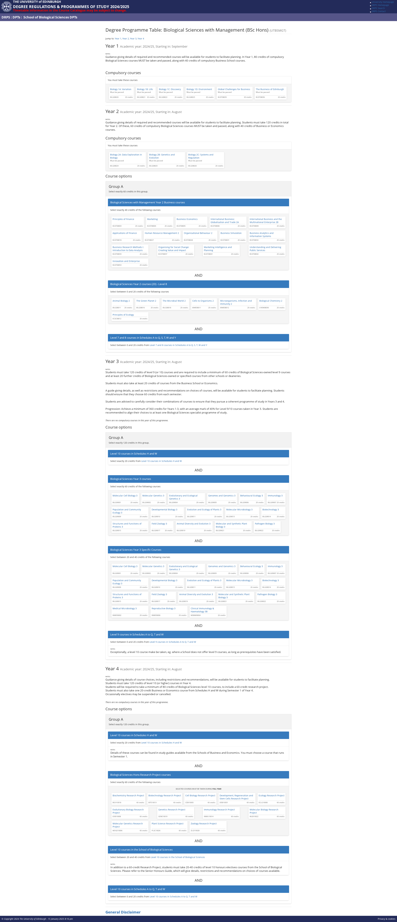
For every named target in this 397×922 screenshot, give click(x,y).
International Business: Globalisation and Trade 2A (225, 221)
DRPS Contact (379, 11)
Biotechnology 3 (270, 509)
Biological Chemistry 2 (270, 300)
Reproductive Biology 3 (163, 608)
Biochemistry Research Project (128, 795)
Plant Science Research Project (167, 823)
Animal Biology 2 (121, 300)
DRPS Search (378, 8)
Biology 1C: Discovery (170, 89)
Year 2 (125, 38)
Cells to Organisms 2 (203, 300)
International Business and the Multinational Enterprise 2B (266, 221)
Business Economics (187, 219)
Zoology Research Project (204, 823)
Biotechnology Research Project (164, 795)
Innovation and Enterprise (126, 261)
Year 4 (141, 38)
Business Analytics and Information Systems (262, 235)
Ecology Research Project (271, 795)
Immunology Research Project (219, 809)
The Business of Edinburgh (270, 89)
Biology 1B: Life (145, 89)
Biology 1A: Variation (120, 89)
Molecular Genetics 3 (153, 495)
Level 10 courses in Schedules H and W (161, 461)
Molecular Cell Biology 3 (125, 495)
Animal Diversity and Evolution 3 (193, 523)
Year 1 (118, 38)
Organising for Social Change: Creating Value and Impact (173, 249)
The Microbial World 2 (174, 300)
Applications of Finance (125, 233)
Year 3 (133, 38)
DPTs (16, 17)
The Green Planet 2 (146, 300)
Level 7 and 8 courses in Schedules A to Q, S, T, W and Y (178, 345)
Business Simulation (231, 233)
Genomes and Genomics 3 (221, 495)
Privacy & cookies (386, 918)
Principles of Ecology (123, 314)
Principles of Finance (123, 219)
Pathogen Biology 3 (265, 523)
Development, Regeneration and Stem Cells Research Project (236, 797)
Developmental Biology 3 (164, 509)
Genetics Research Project (171, 809)
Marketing (152, 219)
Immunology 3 (275, 495)
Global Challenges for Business (234, 89)
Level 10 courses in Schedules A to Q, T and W (173, 896)
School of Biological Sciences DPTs (50, 17)
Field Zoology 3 (159, 523)
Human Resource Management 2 (162, 233)
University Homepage (383, 1)
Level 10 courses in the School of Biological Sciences (178, 857)
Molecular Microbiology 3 (239, 509)
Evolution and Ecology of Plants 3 (204, 509)
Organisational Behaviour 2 (198, 233)
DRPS (6, 17)
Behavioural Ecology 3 (251, 495)
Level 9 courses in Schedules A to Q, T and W (173, 641)
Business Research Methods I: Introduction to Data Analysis (128, 249)
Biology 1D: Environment (199, 89)
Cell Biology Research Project (200, 795)
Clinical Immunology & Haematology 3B (202, 610)
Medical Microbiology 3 (125, 608)
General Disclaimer (123, 912)
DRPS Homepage (380, 5)
